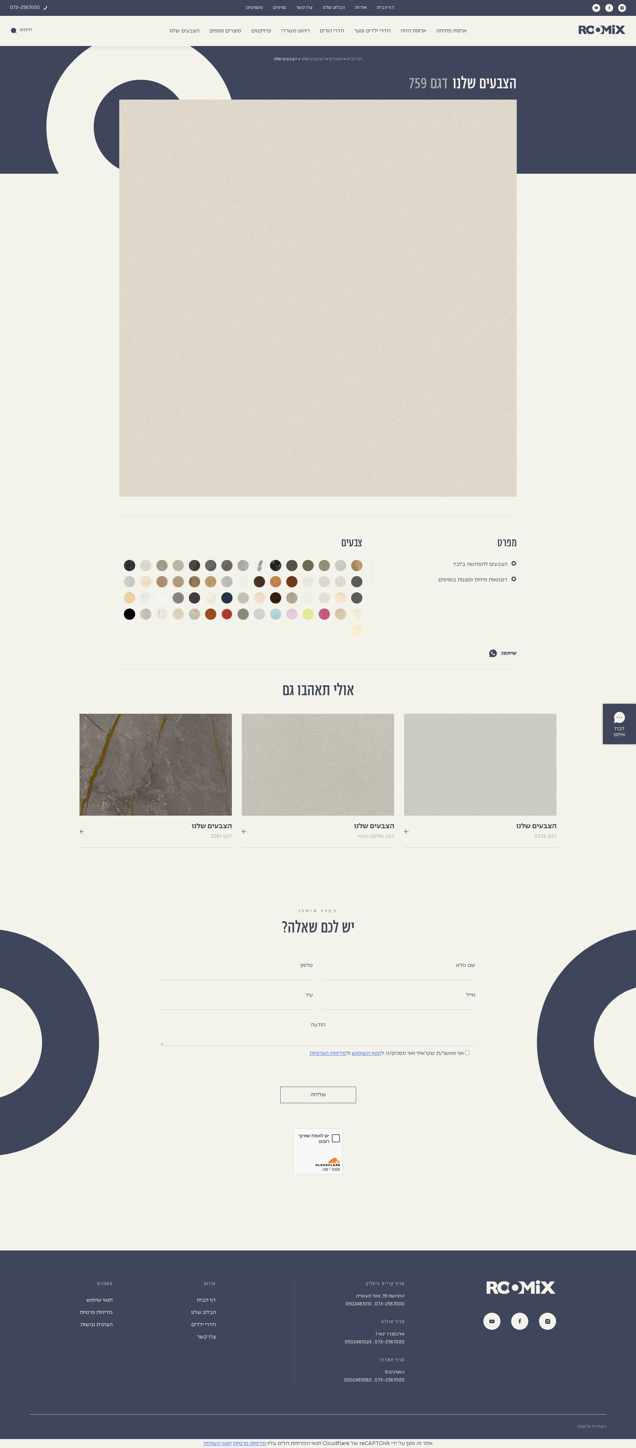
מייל (470, 995)
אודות (361, 8)
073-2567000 (25, 8)
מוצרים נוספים (225, 30)
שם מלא (465, 965)
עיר (309, 995)
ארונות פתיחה (451, 30)
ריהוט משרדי (295, 30)
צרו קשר (304, 8)
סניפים (279, 8)
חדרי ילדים (203, 1324)
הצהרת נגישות (96, 1324)
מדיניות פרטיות (96, 1312)
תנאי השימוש (366, 1053)
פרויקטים (261, 30)
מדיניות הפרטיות (328, 1053)
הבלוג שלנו (334, 8)
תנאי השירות (218, 1443)
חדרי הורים (332, 30)
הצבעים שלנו (184, 30)
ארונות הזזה (413, 30)
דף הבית (385, 8)
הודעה (318, 1024)
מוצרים (335, 59)
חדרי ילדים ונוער (372, 30)
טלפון (306, 965)
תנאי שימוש (99, 1300)
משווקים (254, 8)
